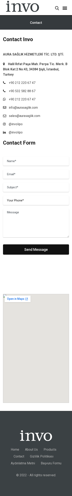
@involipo (16, 132)
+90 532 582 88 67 (22, 91)
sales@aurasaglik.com (24, 116)
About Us (31, 449)
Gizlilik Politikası (41, 456)
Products (50, 449)
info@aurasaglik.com (23, 107)
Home (15, 449)
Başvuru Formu (51, 463)
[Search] (55, 8)
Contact (19, 456)
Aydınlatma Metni (23, 463)
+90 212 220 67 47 (22, 83)
